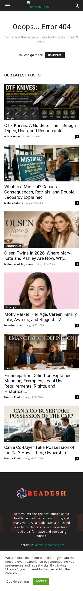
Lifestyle (10, 118)
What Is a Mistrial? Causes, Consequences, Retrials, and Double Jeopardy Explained (39, 192)
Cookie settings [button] (18, 581)
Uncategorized (13, 307)
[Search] (77, 5)
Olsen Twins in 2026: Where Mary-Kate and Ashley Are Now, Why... (38, 256)
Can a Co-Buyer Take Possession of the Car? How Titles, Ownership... (39, 450)
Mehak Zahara (13, 202)
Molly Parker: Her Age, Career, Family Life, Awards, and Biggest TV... (40, 317)
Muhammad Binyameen (19, 264)
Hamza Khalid (13, 397)
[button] (7, 5)
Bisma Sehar (12, 136)
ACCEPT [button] (40, 581)
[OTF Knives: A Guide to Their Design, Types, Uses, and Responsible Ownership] (41, 102)
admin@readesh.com (49, 545)
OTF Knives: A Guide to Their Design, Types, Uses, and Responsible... (40, 128)
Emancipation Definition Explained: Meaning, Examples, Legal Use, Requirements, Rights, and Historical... (38, 383)
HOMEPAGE (55, 55)
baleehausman (13, 325)
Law (8, 179)
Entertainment (13, 245)
